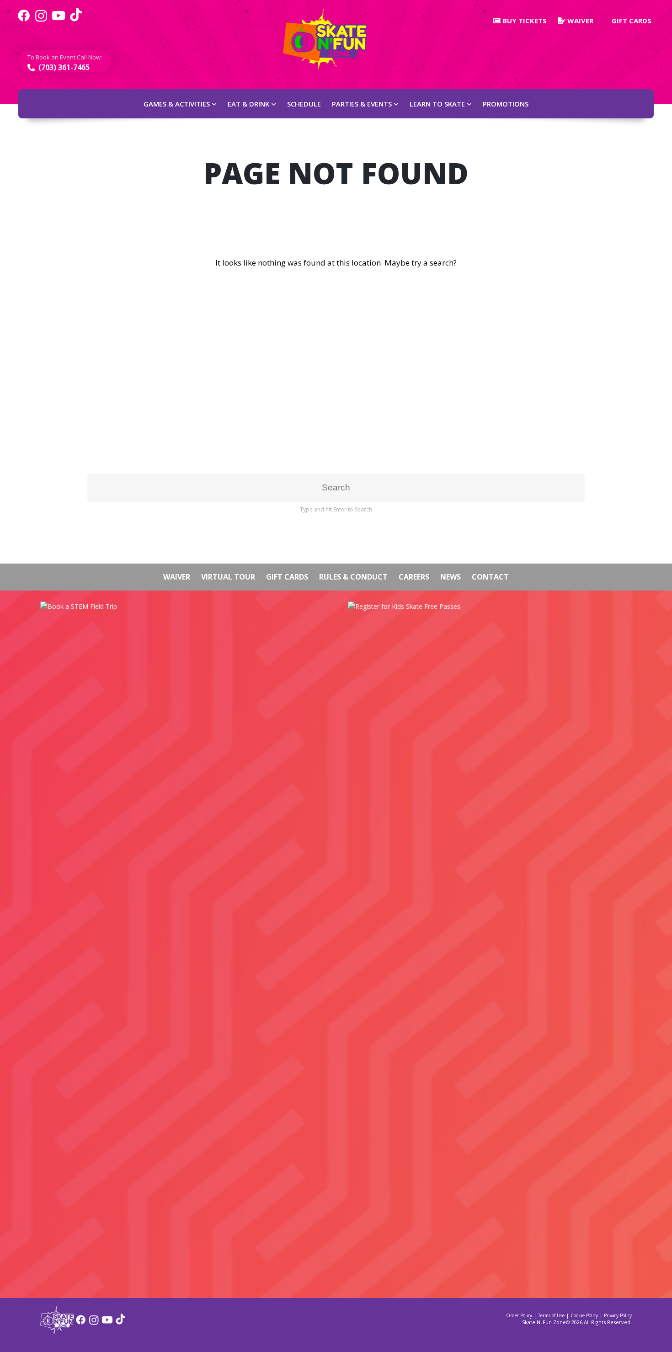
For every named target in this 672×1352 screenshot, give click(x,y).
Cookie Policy (584, 1315)
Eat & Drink (248, 103)
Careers (414, 577)
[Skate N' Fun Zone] (57, 1330)
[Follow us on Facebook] (24, 20)
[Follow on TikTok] (120, 1323)
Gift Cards (630, 20)
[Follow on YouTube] (107, 1323)
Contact (490, 577)
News (450, 577)
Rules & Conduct (353, 577)
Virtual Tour (228, 577)
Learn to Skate (437, 103)
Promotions (505, 103)
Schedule (304, 103)
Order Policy (519, 1315)
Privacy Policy (618, 1315)
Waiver (579, 20)
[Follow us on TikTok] (76, 20)
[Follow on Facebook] (81, 1323)
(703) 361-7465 (63, 67)
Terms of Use (551, 1315)
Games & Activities (177, 103)
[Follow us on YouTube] (58, 20)
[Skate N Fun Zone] (330, 39)
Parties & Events (362, 103)
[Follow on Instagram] (94, 1323)
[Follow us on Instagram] (41, 20)
